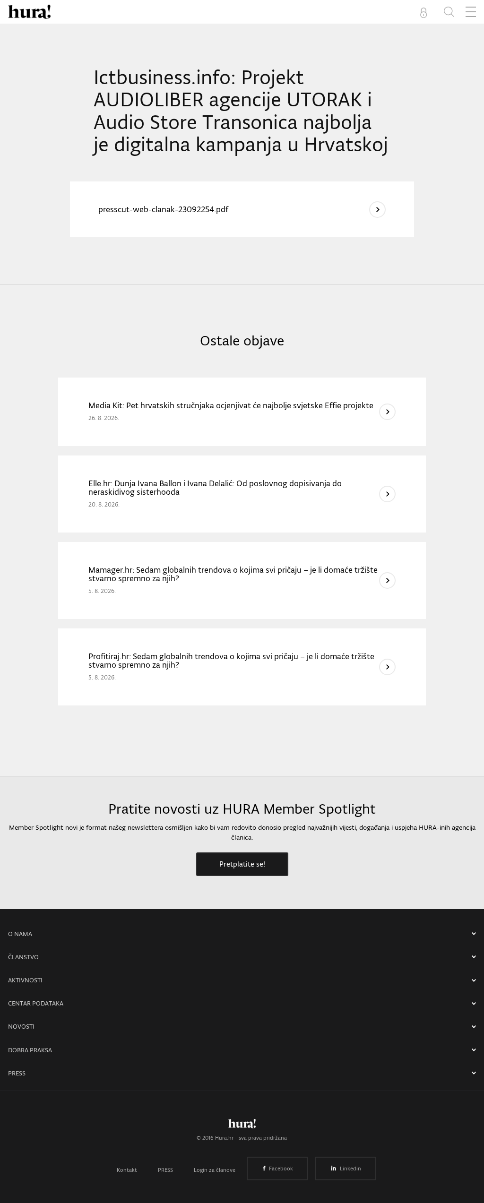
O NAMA (20, 934)
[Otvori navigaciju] (471, 12)
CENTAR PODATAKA (35, 1003)
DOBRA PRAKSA (30, 1050)
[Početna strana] (242, 1126)
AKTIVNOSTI (25, 980)
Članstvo (23, 957)
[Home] (29, 12)
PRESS (17, 1073)
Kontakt (127, 1170)
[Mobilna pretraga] (449, 12)
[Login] (425, 12)
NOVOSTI (21, 1027)
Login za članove (214, 1170)
